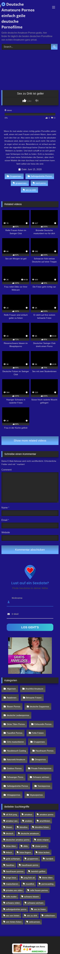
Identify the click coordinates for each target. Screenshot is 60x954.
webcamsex (34, 922)
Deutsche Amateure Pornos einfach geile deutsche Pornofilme (18, 16)
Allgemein (11, 689)
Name (5, 507)
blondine (24, 827)
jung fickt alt (29, 877)
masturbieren (12, 884)
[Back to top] (51, 945)
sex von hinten (12, 915)
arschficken (45, 821)
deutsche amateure (30, 833)
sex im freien (40, 909)
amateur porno (46, 814)
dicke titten (11, 846)
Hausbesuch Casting (16, 751)
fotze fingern (25, 852)
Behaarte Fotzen (34, 697)
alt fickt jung (11, 814)
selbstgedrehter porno (16, 909)
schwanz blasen (31, 896)
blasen (9, 827)
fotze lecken (44, 852)
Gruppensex (15, 176)
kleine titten (47, 877)
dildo (25, 846)
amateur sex (11, 821)
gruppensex (21, 183)
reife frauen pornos (39, 890)
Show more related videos (30, 440)
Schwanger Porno (15, 777)
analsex (28, 821)
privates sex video (14, 890)
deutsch (9, 833)
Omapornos (40, 759)
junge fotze (11, 877)
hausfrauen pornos (14, 871)
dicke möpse (43, 839)
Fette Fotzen (38, 733)
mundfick (30, 884)
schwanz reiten (13, 903)
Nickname (17, 598)
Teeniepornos (44, 786)
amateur (28, 814)
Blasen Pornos (13, 706)
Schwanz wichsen (41, 777)
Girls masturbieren (15, 742)
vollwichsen (49, 915)
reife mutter (11, 896)
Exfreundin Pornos (42, 724)
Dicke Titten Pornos (16, 724)
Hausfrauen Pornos (44, 751)
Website (5, 532)
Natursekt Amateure (16, 759)
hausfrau (10, 865)
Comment (6, 469)
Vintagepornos (13, 795)
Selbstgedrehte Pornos (41, 176)
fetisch (9, 852)
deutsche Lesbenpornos (18, 715)
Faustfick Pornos (14, 733)
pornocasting (47, 884)
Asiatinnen (11, 697)
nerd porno (41, 183)
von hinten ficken (14, 922)
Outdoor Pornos (14, 768)
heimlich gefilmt (38, 871)
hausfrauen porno (30, 865)
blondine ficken (42, 827)
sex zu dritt (31, 190)
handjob (49, 858)
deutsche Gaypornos (39, 706)
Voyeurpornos (36, 795)
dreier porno (41, 846)
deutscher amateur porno (17, 839)
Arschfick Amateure (34, 689)
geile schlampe (13, 858)
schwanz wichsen (35, 903)
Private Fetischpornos (41, 768)
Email (5, 520)
